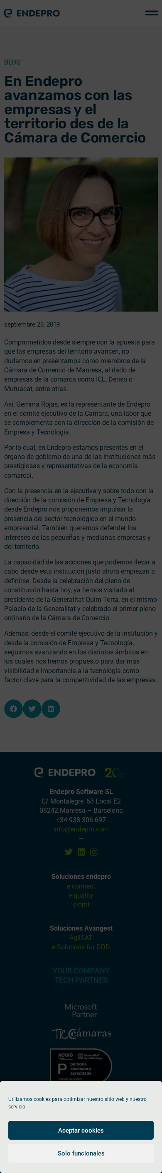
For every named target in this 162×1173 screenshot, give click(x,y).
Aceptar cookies (81, 1130)
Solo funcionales (81, 1153)
